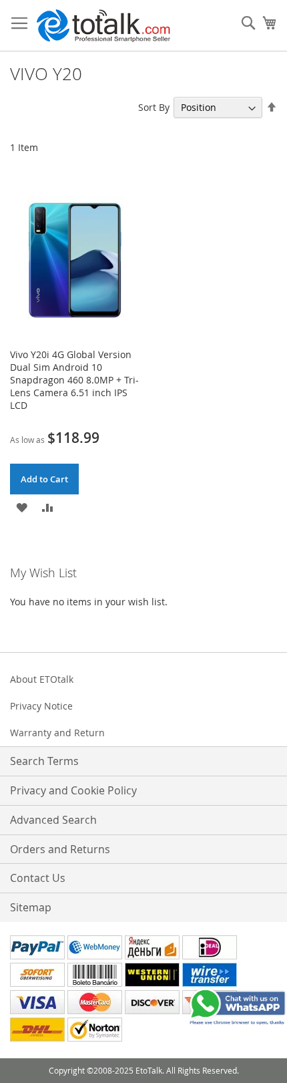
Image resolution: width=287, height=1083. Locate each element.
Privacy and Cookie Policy (73, 790)
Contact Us (37, 878)
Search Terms (44, 761)
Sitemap (30, 907)
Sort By (154, 107)
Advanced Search (53, 819)
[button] (21, 506)
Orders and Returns (60, 849)
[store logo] (103, 25)
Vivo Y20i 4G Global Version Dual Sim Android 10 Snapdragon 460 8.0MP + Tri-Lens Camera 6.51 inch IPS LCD (74, 380)
